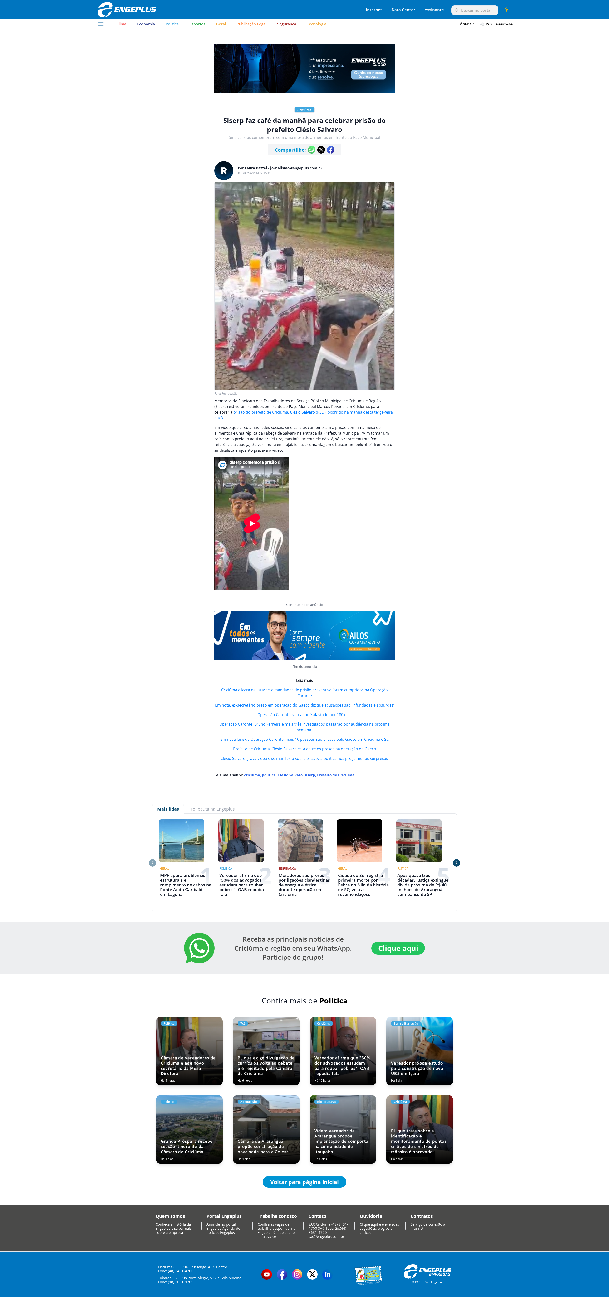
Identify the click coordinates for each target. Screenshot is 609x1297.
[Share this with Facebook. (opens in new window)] (330, 150)
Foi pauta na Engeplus (213, 809)
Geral (221, 24)
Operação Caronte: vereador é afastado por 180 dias (304, 714)
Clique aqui (398, 948)
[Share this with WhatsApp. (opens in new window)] (311, 150)
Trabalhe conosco (277, 1216)
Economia (146, 24)
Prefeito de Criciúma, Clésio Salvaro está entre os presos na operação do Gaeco (304, 748)
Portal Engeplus (223, 1216)
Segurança (286, 24)
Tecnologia (316, 24)
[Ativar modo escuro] (506, 10)
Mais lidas (168, 809)
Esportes (197, 24)
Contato (317, 1216)
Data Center (403, 9)
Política (172, 24)
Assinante (434, 9)
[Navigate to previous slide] (152, 863)
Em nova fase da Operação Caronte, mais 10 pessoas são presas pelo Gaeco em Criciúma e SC (304, 739)
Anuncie (467, 23)
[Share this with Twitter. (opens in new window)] (321, 150)
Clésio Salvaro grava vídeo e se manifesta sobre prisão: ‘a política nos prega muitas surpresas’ (305, 758)
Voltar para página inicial (304, 1182)
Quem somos (170, 1216)
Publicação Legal (251, 24)
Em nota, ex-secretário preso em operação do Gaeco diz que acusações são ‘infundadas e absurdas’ (304, 705)
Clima (121, 24)
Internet (374, 9)
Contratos (422, 1216)
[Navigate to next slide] (456, 863)
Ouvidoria (371, 1216)
